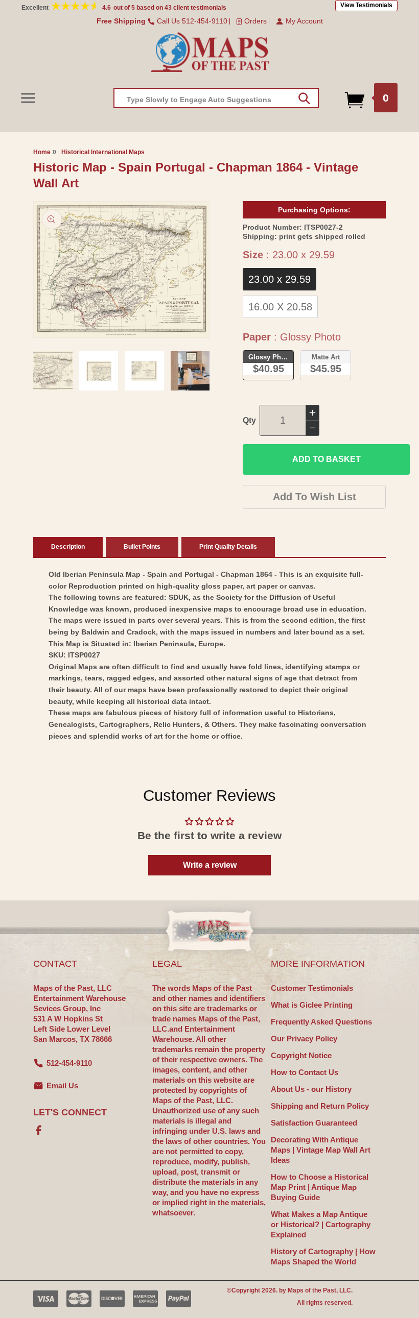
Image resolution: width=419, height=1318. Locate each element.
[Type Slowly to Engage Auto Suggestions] (304, 98)
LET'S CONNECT (70, 1112)
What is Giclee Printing (312, 1004)
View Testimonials (366, 5)
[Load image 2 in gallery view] (99, 370)
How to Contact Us (304, 1072)
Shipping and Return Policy (320, 1106)
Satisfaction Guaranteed (314, 1122)
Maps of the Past (312, 1290)
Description (68, 546)
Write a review (210, 865)
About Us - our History (311, 1089)
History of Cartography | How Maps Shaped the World (323, 1256)
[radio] (279, 279)
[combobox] (216, 98)
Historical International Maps (103, 152)
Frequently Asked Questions (321, 1021)
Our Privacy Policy (304, 1038)
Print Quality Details (228, 546)
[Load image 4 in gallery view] (190, 370)
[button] (27, 97)
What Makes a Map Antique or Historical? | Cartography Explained (320, 1224)
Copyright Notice (301, 1055)
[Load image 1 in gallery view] (53, 370)
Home (42, 152)
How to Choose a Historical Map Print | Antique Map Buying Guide (319, 1187)
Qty (249, 420)
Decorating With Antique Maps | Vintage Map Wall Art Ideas (320, 1149)
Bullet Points (142, 546)
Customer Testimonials (312, 988)
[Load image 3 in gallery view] (144, 370)
